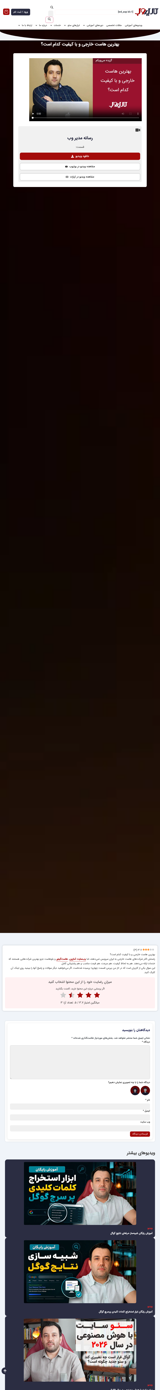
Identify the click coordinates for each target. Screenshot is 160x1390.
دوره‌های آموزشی (95, 25)
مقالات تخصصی (114, 25)
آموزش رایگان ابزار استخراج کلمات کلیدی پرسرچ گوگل (125, 1312)
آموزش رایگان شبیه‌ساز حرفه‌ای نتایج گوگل (131, 1233)
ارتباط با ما (27, 25)
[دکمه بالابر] (5, 1370)
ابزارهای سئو (74, 25)
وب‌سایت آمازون (77, 959)
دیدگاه (146, 1042)
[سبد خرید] (6, 12)
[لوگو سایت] (146, 12)
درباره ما (43, 25)
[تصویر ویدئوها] (80, 1193)
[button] (80, 156)
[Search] (49, 20)
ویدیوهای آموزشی (133, 25)
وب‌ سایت (145, 1122)
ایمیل (146, 1111)
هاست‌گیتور (62, 959)
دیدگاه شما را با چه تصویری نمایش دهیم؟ (129, 1082)
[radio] (97, 996)
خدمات (57, 25)
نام (147, 1100)
